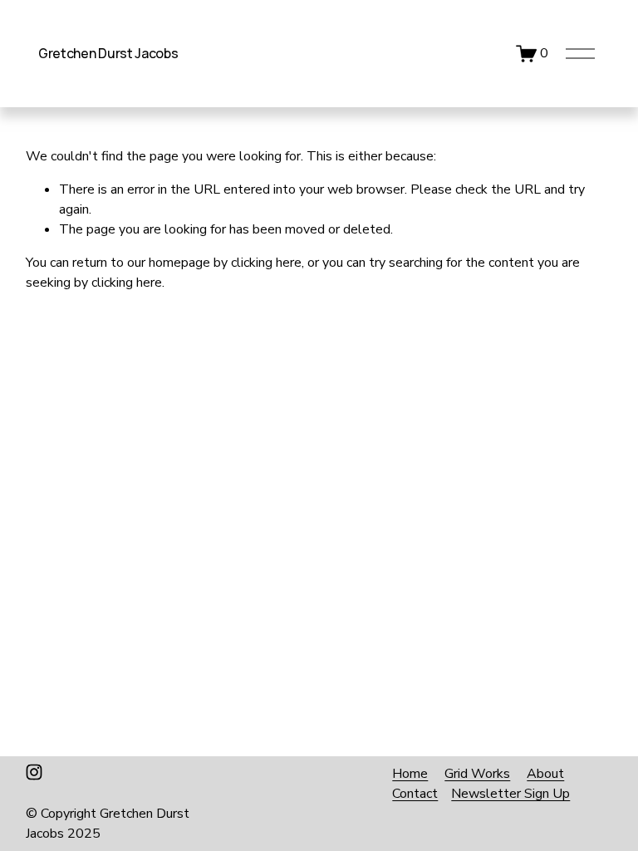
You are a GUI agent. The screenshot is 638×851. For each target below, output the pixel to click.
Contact (415, 794)
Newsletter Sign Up (510, 794)
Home (410, 774)
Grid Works (477, 774)
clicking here (266, 262)
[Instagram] (34, 772)
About (545, 774)
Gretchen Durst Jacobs (108, 53)
